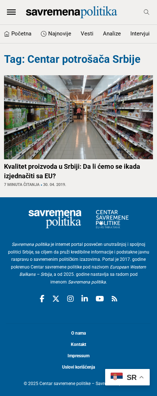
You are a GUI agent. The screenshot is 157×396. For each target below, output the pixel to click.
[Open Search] (146, 12)
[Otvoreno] (11, 12)
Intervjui (140, 33)
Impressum (78, 355)
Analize (112, 33)
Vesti (87, 33)
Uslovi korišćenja (78, 367)
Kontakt (78, 344)
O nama (78, 333)
